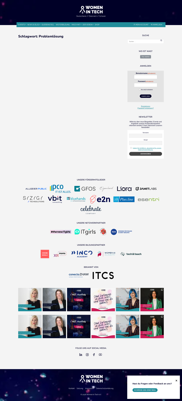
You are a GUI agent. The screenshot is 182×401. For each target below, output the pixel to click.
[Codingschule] (45, 254)
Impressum (89, 388)
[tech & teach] (130, 254)
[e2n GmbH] (100, 199)
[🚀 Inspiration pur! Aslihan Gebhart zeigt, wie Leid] (152, 299)
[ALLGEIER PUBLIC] (36, 189)
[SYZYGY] (33, 199)
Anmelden (157, 25)
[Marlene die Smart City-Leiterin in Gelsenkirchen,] (54, 299)
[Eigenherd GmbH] (106, 189)
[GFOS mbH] (85, 189)
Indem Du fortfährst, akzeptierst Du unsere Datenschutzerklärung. (147, 149)
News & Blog (33, 25)
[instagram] (88, 355)
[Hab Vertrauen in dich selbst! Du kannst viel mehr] (103, 299)
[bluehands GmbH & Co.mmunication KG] (76, 199)
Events (21, 25)
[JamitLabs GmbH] (146, 189)
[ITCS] (103, 275)
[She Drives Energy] (103, 232)
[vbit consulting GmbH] (55, 199)
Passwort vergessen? (146, 108)
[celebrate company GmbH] (91, 210)
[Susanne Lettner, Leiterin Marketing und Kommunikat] (30, 299)
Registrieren (145, 106)
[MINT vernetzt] (121, 232)
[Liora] (124, 189)
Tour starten (146, 56)
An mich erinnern (147, 89)
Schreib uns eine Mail (145, 390)
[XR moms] (60, 254)
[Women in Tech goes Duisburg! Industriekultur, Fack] (78, 299)
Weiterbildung (63, 25)
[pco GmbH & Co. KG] (60, 189)
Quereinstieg (48, 25)
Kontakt (72, 388)
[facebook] (94, 355)
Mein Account (142, 25)
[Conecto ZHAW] (78, 276)
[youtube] (101, 355)
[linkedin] (81, 355)
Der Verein (87, 25)
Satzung (80, 388)
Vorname (146, 132)
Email (145, 140)
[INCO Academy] (82, 254)
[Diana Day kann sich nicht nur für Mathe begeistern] (127, 299)
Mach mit (76, 25)
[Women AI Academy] (106, 254)
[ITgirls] (85, 232)
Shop (97, 25)
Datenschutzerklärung (104, 388)
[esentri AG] (148, 199)
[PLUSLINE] (124, 199)
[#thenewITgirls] (60, 232)
